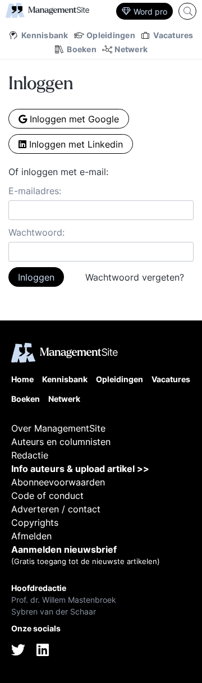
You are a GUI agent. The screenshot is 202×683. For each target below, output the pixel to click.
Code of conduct (47, 495)
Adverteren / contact (55, 509)
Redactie (29, 455)
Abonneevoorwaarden (58, 482)
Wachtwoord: (36, 232)
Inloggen (36, 277)
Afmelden (31, 536)
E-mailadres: (34, 190)
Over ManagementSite (58, 428)
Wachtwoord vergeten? (134, 277)
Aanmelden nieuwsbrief (64, 549)
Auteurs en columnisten (61, 441)
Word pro (150, 11)
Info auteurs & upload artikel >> (80, 468)
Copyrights (34, 522)
